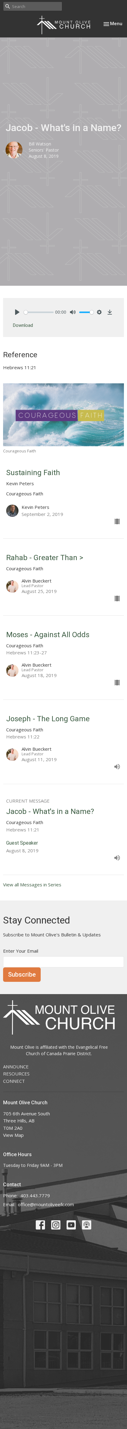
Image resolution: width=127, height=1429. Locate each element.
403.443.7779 (35, 1195)
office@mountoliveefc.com (46, 1204)
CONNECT (14, 1081)
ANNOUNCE (16, 1066)
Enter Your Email (20, 951)
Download (23, 325)
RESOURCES (16, 1074)
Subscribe (22, 974)
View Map (13, 1135)
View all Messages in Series (32, 884)
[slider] (39, 312)
